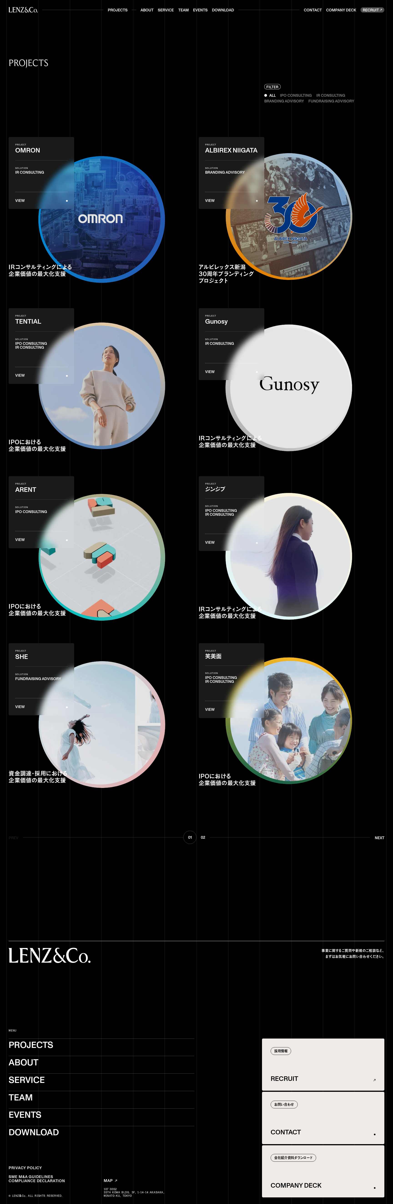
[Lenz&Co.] (23, 10)
